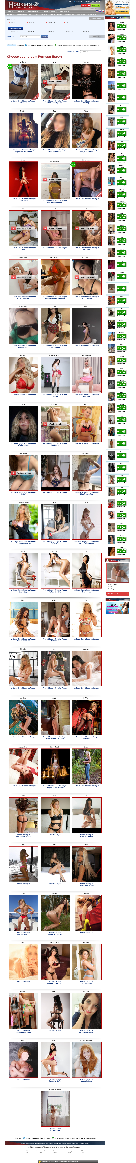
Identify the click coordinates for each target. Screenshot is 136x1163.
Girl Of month (92, 14)
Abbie (121, 237)
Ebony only (72, 45)
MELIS (122, 380)
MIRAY (122, 368)
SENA (121, 344)
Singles (69, 1143)
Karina (122, 356)
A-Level (85, 45)
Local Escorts (64, 11)
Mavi (121, 106)
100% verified (63, 45)
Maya (121, 82)
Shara (121, 511)
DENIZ (122, 249)
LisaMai (122, 22)
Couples (50, 45)
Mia (122, 487)
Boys (30, 14)
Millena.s (121, 70)
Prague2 (50, 31)
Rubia (121, 118)
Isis (122, 141)
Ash (13, 22)
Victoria (122, 129)
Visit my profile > (121, 29)
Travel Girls (10, 14)
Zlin (68, 22)
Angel (121, 58)
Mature (73, 1143)
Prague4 (32, 31)
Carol (121, 452)
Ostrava (55, 1152)
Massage (64, 1143)
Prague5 (87, 31)
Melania (122, 34)
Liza (122, 416)
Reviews (52, 14)
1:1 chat (21, 45)
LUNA (121, 153)
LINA (121, 392)
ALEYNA (121, 320)
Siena (121, 213)
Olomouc (54, 1151)
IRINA (121, 177)
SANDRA (121, 165)
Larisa (122, 428)
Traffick (87, 1143)
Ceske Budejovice (41, 1151)
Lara (121, 440)
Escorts (59, 14)
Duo (45, 45)
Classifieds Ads (69, 14)
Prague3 (69, 31)
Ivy (122, 94)
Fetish (79, 45)
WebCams (44, 14)
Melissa (122, 201)
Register (78, 1)
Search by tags (57, 1143)
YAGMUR (121, 332)
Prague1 (14, 31)
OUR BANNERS (96, 1)
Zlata (121, 499)
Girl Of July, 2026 (117, 560)
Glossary (81, 1143)
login (93, 5)
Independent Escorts (49, 11)
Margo (122, 261)
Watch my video (56, 82)
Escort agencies (22, 14)
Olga (121, 547)
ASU (121, 308)
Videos (32, 45)
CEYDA (122, 273)
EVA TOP (121, 189)
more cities (96, 19)
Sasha (122, 535)
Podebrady (69, 1151)
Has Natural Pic (94, 45)
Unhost (83, 1151)
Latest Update (81, 14)
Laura (121, 475)
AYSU (121, 296)
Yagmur (122, 285)
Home (69, 1)
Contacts (84, 5)
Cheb (40, 1152)
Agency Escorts (30, 1143)
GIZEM (122, 225)
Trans (36, 14)
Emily (121, 46)
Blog (77, 1143)
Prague (51, 22)
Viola (121, 523)
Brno (31, 22)
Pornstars (39, 45)
